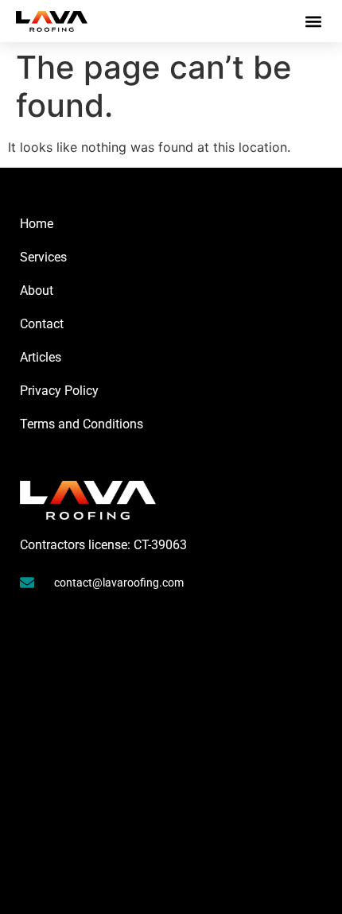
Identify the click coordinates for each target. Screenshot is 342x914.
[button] (313, 21)
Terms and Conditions (81, 424)
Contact (42, 323)
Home (36, 223)
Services (43, 257)
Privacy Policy (59, 390)
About (36, 290)
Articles (40, 357)
